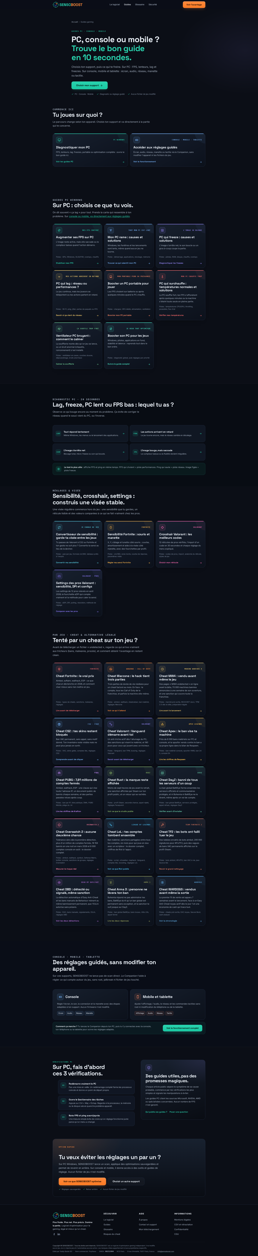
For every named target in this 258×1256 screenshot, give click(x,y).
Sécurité (153, 4)
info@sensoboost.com (165, 1251)
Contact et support (148, 1224)
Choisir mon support (87, 85)
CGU (176, 1234)
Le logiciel (115, 4)
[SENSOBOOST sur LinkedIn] (58, 1234)
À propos (143, 1219)
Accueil (74, 22)
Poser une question (179, 1112)
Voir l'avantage (194, 4)
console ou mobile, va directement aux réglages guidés (99, 216)
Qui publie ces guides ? (156, 1112)
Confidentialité (181, 1229)
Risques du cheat (112, 1234)
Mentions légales (182, 1219)
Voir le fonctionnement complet (182, 1028)
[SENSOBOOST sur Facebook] (54, 1234)
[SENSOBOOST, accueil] (68, 5)
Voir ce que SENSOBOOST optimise (82, 1181)
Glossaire (139, 4)
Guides (127, 4)
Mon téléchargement (149, 1229)
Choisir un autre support (126, 1181)
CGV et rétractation (183, 1224)
